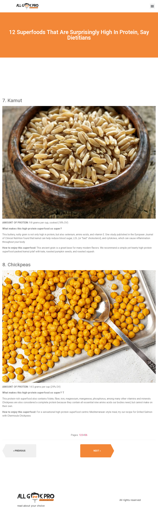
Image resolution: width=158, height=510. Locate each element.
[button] (152, 6)
